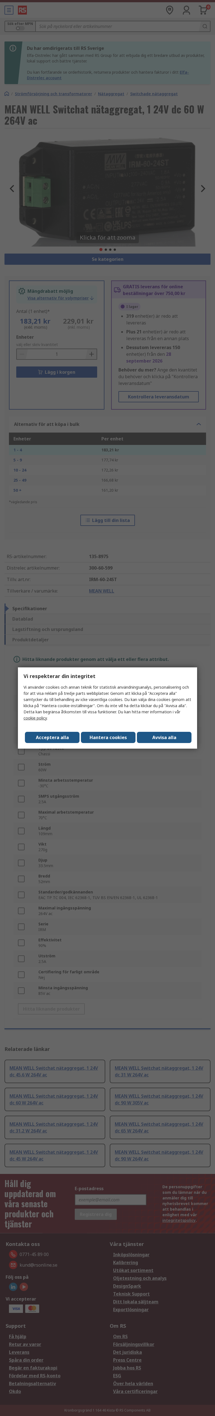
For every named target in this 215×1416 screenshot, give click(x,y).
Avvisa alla (164, 737)
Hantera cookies (108, 737)
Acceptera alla (52, 737)
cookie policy (35, 718)
